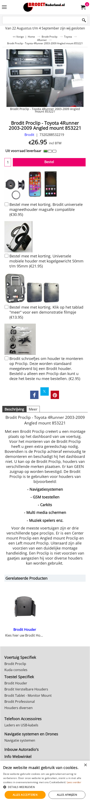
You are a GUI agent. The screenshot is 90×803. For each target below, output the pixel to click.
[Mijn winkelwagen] (83, 7)
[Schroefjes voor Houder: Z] (45, 339)
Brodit (29, 134)
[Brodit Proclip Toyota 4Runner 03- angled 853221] (45, 78)
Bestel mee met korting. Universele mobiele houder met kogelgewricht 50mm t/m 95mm (46, 261)
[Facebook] (34, 395)
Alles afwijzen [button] (67, 795)
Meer (33, 409)
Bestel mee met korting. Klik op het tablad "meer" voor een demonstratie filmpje (46, 312)
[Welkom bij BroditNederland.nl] (44, 7)
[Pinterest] (55, 395)
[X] (44, 391)
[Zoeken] (84, 20)
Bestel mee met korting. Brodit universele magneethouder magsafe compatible (46, 209)
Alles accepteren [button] (25, 795)
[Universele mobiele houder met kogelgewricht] (45, 236)
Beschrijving (14, 409)
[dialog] (45, 782)
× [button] (85, 765)
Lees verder (74, 782)
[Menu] (4, 7)
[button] (45, 786)
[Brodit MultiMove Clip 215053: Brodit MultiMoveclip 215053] (45, 288)
